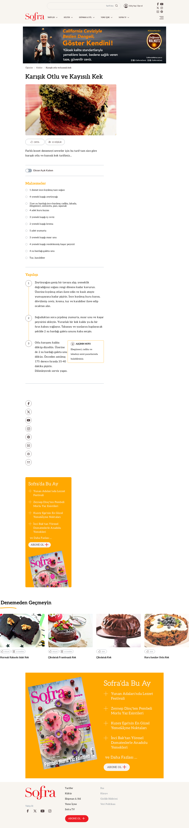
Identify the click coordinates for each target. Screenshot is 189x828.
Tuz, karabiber (37, 258)
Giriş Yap (132, 6)
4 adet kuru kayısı (39, 210)
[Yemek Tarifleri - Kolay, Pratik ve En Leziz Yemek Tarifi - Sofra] (35, 17)
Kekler (39, 67)
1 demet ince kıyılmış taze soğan (47, 190)
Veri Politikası (107, 804)
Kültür (68, 793)
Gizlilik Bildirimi (109, 798)
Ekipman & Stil (73, 798)
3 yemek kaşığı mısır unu (43, 237)
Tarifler (69, 788)
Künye (104, 793)
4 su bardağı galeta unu (42, 251)
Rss (102, 788)
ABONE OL (37, 544)
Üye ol (140, 6)
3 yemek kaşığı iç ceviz (42, 217)
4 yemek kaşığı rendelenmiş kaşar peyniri (52, 244)
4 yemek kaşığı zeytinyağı (44, 197)
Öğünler (29, 67)
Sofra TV (70, 809)
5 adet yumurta (38, 231)
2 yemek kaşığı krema (41, 224)
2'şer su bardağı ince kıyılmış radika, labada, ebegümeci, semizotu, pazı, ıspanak (53, 205)
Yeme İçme (71, 804)
